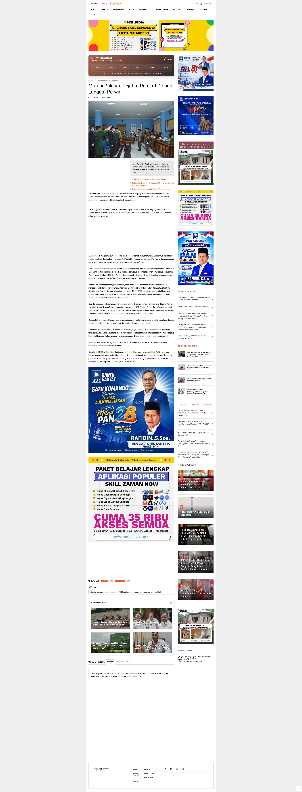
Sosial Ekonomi (145, 9)
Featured (114, 81)
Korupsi (105, 9)
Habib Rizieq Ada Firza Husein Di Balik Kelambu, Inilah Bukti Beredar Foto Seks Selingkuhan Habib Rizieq (193, 536)
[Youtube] (201, 3)
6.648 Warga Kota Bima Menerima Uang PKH (150, 179)
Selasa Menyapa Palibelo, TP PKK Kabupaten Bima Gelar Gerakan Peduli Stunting (199, 355)
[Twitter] (197, 3)
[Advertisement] (106, 175)
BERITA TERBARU (188, 346)
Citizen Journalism (137, 774)
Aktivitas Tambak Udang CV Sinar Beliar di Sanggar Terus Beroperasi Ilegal (110, 623)
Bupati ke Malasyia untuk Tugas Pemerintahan (151, 189)
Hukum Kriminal (162, 9)
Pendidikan (177, 9)
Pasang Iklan (148, 777)
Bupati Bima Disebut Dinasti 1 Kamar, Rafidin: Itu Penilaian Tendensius (151, 623)
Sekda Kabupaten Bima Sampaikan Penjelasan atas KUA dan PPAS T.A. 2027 (200, 368)
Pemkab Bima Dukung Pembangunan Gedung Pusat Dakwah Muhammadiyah (198, 392)
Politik (131, 9)
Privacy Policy (149, 773)
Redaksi (147, 769)
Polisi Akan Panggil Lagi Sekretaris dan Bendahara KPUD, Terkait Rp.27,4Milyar (152, 646)
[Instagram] (183, 768)
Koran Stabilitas (112, 3)
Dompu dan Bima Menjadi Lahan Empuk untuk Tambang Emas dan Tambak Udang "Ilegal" (110, 645)
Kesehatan (203, 9)
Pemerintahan (118, 9)
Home (94, 9)
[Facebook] (193, 3)
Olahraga (190, 9)
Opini (93, 14)
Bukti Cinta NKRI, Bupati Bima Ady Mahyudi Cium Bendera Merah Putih (193, 484)
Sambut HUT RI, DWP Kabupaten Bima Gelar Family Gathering (195, 593)
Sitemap (136, 781)
